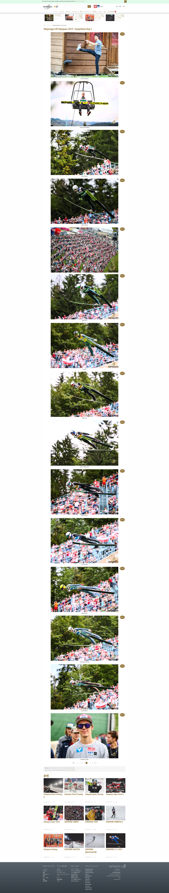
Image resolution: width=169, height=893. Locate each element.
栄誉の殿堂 (59, 879)
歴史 (44, 879)
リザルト (45, 871)
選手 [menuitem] (81, 11)
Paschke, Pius (87, 881)
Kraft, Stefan (87, 877)
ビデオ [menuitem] (100, 11)
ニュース (45, 869)
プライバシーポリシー (80, 1)
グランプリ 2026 (74, 869)
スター (58, 881)
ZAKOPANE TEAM (91, 821)
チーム (58, 877)
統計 (44, 876)
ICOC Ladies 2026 (74, 874)
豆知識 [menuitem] (94, 11)
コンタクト (117, 869)
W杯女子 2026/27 (74, 877)
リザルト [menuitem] (67, 11)
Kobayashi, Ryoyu (88, 876)
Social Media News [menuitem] (112, 11)
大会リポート (46, 874)
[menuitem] (116, 6)
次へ (95, 762)
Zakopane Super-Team (52, 821)
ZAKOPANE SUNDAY (71, 821)
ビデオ (58, 869)
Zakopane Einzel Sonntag (73, 794)
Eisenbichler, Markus (88, 871)
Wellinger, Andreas (88, 889)
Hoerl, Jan (87, 874)
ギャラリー (49, 25)
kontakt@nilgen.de (72, 770)
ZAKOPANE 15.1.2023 (114, 849)
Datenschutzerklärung (116, 872)
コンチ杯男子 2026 (75, 872)
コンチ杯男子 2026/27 (76, 879)
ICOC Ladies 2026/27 (75, 881)
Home (44, 25)
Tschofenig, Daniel (88, 887)
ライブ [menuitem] (61, 11)
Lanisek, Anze (87, 879)
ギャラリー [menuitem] (87, 11)
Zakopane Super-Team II (114, 794)
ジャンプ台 (45, 877)
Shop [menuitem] (105, 11)
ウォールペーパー (61, 872)
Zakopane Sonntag (50, 849)
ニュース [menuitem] (55, 11)
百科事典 (45, 881)
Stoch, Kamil (87, 886)
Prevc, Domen (87, 882)
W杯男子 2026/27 (74, 876)
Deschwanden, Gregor (89, 869)
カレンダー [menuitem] (74, 11)
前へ (74, 762)
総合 (44, 872)
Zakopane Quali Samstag (94, 794)
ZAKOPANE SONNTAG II (114, 821)
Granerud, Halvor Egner (89, 872)
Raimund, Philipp (88, 884)
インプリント (117, 870)
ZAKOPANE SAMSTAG (72, 849)
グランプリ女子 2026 (76, 871)
